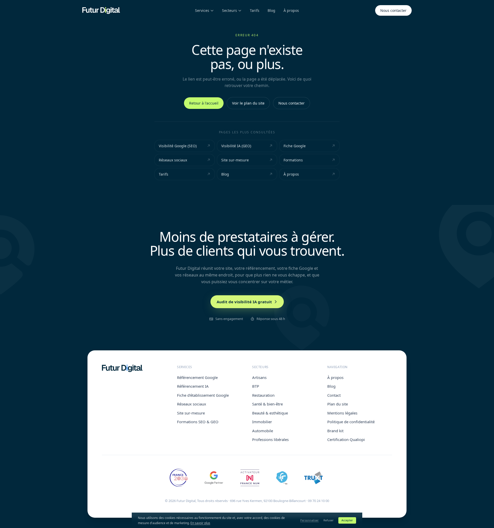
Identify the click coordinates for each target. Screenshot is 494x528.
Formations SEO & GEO (197, 421)
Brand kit (335, 430)
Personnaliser (309, 520)
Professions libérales (270, 439)
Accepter (347, 520)
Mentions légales (342, 413)
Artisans (259, 377)
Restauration (263, 395)
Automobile (262, 430)
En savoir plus (200, 523)
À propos (291, 10)
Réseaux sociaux (173, 160)
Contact (334, 395)
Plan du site (337, 403)
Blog (271, 10)
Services (202, 10)
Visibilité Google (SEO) (178, 145)
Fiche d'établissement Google (203, 395)
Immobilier (262, 421)
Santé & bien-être (267, 403)
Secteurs (229, 10)
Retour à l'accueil (203, 103)
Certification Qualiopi (346, 439)
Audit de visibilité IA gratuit (244, 301)
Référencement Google (197, 377)
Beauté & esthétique (270, 413)
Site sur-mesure (235, 160)
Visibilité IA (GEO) (236, 145)
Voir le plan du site (248, 103)
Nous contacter (393, 10)
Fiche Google (295, 145)
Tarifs (254, 10)
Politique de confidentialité (351, 421)
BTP (255, 386)
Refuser (328, 520)
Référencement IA (193, 386)
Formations (293, 160)
